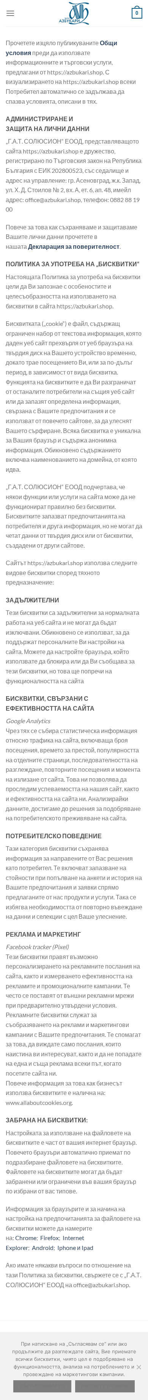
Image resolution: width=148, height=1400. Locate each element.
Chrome (25, 1237)
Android (43, 1247)
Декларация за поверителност (74, 246)
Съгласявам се (42, 1386)
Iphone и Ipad (75, 1247)
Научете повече (104, 1386)
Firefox (49, 1237)
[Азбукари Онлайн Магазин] (74, 13)
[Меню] (10, 13)
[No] (138, 1369)
